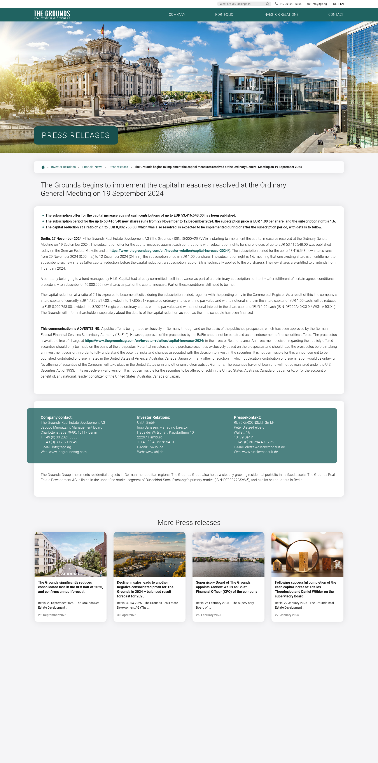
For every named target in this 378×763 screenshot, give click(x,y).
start (43, 167)
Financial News (92, 167)
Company (177, 14)
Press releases (118, 167)
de (335, 3)
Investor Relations (281, 14)
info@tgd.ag (319, 3)
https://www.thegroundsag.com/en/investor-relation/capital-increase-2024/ (169, 251)
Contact (336, 14)
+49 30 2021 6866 (290, 3)
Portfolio (224, 14)
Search (267, 3)
